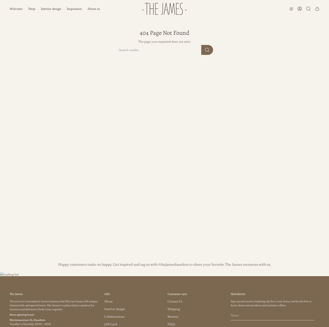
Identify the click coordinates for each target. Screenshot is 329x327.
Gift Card (110, 324)
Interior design (114, 309)
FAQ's (171, 324)
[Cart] (317, 9)
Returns (173, 316)
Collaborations (114, 316)
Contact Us (175, 301)
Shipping (174, 309)
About (108, 301)
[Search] (207, 50)
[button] (31, 9)
